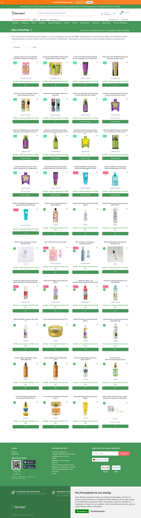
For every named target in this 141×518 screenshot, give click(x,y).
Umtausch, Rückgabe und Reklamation (63, 454)
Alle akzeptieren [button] (82, 511)
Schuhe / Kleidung (120, 23)
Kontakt (125, 19)
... (12, 42)
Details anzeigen (85, 121)
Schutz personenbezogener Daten (62, 469)
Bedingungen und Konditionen (61, 460)
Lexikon (44, 19)
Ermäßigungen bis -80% (22, 19)
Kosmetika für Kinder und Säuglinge (102, 30)
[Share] (31, 30)
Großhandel (55, 19)
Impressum (55, 471)
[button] (29, 462)
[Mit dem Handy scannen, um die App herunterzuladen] (17, 464)
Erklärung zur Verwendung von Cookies (63, 467)
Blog (36, 19)
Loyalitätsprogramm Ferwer (60, 456)
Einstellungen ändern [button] (98, 511)
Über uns (14, 452)
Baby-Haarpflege (123, 30)
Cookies (54, 473)
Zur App (89, 2)
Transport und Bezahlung (59, 452)
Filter (34, 47)
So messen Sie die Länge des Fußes (62, 465)
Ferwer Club (115, 19)
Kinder (85, 30)
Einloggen (124, 453)
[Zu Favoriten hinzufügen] (37, 62)
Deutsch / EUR (101, 460)
